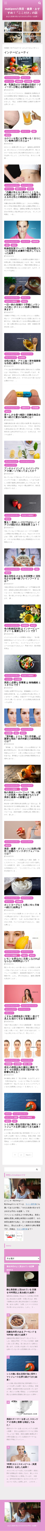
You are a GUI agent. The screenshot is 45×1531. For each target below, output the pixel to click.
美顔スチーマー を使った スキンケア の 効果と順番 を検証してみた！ (22, 1422)
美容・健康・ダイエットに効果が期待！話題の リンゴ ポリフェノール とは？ (22, 851)
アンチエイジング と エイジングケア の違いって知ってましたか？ (21, 469)
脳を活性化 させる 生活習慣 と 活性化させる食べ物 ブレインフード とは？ (22, 578)
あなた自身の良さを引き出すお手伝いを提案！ (22, 1525)
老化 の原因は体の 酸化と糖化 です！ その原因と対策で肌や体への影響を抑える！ (21, 1069)
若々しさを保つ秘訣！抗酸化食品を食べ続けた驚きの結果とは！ (22, 415)
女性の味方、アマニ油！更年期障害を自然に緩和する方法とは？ (22, 362)
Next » (28, 1155)
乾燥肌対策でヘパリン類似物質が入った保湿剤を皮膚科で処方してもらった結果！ (22, 251)
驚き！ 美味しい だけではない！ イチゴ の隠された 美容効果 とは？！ (22, 523)
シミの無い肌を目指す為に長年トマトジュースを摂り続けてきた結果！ (22, 1125)
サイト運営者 (31, 1204)
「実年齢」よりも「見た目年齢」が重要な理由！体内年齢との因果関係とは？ (22, 738)
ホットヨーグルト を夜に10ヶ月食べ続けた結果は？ (21, 906)
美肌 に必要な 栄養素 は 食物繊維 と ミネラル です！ (22, 683)
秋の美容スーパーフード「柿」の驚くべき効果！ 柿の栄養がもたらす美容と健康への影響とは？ (22, 795)
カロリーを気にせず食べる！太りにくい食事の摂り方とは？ (22, 139)
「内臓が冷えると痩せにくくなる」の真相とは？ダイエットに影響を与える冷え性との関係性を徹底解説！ (22, 194)
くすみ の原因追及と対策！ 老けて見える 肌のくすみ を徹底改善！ (21, 1017)
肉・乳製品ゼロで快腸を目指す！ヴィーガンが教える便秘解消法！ (22, 85)
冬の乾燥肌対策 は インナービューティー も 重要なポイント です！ (21, 629)
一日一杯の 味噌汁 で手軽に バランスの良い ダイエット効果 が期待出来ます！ (22, 307)
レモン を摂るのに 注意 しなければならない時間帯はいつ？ (22, 959)
